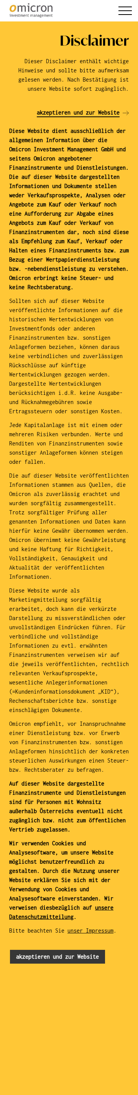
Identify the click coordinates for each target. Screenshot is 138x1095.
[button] (83, 113)
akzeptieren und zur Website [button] (57, 956)
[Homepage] (30, 10)
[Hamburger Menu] (125, 10)
